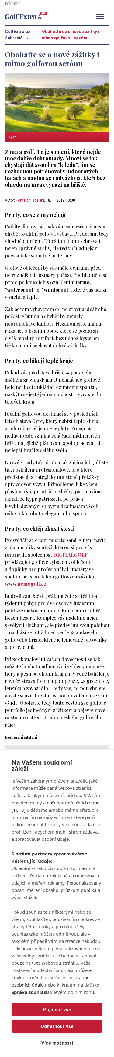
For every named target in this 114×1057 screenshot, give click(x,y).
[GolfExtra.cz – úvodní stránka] (26, 15)
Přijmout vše (57, 1009)
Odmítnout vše (57, 1026)
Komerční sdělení (30, 200)
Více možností (57, 1043)
